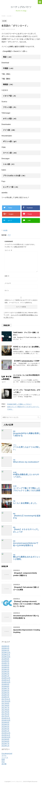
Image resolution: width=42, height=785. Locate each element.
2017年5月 (5, 712)
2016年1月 (5, 731)
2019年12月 (6, 652)
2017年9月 (5, 703)
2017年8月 (5, 705)
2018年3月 (5, 695)
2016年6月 (5, 722)
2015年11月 (6, 735)
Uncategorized (7, 753)
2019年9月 (5, 659)
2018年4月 (5, 693)
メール (8, 283)
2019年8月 (5, 661)
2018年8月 (5, 686)
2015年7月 (5, 743)
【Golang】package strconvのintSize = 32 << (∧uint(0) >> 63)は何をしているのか (26, 604)
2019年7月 (5, 663)
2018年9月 (5, 684)
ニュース (5, 757)
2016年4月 (5, 727)
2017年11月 (6, 699)
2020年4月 (5, 648)
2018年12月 (6, 678)
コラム (4, 755)
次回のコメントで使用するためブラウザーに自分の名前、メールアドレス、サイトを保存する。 (21, 301)
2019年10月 (6, 657)
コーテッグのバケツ (21, 7)
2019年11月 (6, 655)
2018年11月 (6, 680)
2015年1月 (5, 746)
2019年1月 (5, 676)
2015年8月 (5, 741)
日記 (3, 762)
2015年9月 (5, 739)
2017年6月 (5, 710)
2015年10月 (6, 737)
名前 (7, 276)
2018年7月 (5, 688)
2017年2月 (5, 716)
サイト (7, 290)
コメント (8, 250)
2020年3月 (5, 650)
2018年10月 (6, 682)
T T (9, 235)
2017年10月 (6, 701)
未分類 (5, 230)
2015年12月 (6, 733)
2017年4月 (5, 714)
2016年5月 (5, 724)
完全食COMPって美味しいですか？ (19, 404)
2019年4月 (5, 669)
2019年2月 (5, 674)
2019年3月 (5, 671)
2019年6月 (5, 665)
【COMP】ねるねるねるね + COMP (26, 361)
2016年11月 (6, 718)
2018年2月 (5, 697)
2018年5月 (5, 691)
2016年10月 (6, 720)
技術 (3, 760)
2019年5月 (5, 667)
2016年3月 (5, 729)
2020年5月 (5, 646)
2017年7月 (5, 707)
